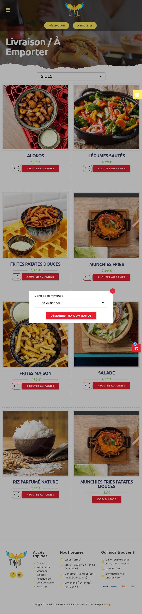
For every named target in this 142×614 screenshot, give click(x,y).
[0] (136, 349)
